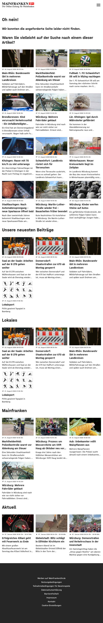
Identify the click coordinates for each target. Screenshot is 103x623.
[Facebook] (44, 570)
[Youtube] (59, 570)
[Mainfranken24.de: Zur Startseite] (18, 5)
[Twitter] (51, 570)
